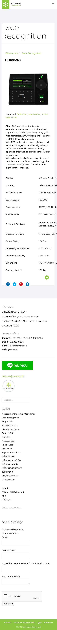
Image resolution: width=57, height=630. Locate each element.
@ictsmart (13, 349)
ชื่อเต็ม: (5, 537)
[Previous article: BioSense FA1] (47, 277)
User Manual (34, 114)
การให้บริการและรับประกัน (13, 492)
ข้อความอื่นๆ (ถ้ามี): (11, 576)
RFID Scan (7, 448)
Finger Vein (7, 421)
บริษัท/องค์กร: (8, 550)
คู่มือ (4, 495)
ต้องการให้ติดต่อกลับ (14, 529)
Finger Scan (8, 444)
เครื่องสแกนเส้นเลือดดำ (12, 468)
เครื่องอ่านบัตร (8, 456)
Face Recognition (31, 53)
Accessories (8, 441)
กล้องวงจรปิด (8, 479)
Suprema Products (11, 452)
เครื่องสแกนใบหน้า (10, 464)
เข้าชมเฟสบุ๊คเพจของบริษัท (13, 376)
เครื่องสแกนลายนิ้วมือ (11, 460)
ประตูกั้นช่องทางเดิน (10, 475)
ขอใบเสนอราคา (11, 533)
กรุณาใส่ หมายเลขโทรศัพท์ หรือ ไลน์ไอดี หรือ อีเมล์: (25, 563)
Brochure (21, 114)
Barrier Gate (8, 433)
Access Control (9, 425)
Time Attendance (10, 429)
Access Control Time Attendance (19, 414)
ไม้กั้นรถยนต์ (7, 471)
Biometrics (12, 53)
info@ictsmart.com (18, 345)
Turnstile (6, 437)
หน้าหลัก (5, 488)
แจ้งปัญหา (6, 499)
